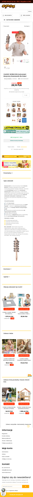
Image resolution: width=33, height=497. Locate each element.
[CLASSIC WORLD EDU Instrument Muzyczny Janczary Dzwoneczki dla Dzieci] (24, 115)
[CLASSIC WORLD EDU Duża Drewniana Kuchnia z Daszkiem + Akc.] (24, 394)
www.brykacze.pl (6, 472)
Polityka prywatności (7, 443)
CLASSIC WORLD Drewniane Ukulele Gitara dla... (24, 360)
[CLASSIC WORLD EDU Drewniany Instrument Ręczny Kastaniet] (13, 120)
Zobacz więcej (24, 120)
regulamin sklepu (13, 490)
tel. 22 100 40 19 (6, 467)
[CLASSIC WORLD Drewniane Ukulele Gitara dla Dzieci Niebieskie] (24, 346)
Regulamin (4, 433)
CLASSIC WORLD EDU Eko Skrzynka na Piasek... (9, 408)
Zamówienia (5, 452)
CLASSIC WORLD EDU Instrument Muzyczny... (9, 359)
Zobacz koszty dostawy (16, 140)
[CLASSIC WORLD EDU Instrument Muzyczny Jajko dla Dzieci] (8, 110)
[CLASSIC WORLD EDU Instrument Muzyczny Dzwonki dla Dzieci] (8, 115)
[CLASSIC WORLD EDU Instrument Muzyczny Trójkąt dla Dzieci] (19, 105)
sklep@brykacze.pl (7, 470)
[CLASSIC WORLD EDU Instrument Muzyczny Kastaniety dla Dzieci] (19, 110)
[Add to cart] (9, 309)
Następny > (27, 26)
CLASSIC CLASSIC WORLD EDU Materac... (9, 313)
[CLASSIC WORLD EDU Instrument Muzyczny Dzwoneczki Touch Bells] (19, 120)
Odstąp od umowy (6, 459)
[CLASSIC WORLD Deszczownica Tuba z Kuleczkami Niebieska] (24, 300)
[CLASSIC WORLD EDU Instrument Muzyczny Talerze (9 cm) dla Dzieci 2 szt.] (13, 110)
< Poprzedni (6, 26)
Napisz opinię (11, 146)
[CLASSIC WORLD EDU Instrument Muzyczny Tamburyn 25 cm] (19, 115)
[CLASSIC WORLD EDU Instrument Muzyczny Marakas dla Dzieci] (24, 105)
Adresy (4, 454)
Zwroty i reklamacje (7, 440)
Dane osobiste (5, 456)
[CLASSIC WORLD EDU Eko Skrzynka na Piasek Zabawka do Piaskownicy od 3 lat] (9, 394)
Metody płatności (6, 438)
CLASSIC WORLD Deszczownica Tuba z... (24, 313)
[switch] (3, 495)
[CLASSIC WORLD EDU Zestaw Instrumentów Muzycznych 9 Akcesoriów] (8, 105)
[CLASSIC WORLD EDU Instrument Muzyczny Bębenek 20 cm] (13, 115)
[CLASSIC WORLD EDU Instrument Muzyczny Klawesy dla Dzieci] (13, 105)
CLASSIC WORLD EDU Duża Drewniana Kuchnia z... (24, 408)
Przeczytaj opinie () (18, 149)
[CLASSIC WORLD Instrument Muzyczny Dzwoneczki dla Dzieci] (7, 61)
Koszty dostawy (6, 436)
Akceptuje (11, 490)
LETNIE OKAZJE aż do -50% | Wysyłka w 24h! (16, 1)
